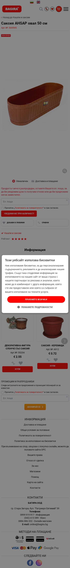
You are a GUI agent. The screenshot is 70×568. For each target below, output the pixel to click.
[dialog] (35, 284)
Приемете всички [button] (36, 299)
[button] (35, 307)
